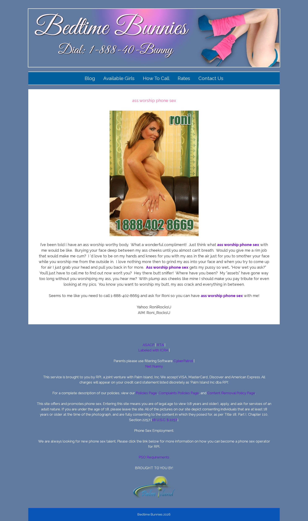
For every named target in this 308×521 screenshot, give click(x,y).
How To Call (156, 78)
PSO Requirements (154, 457)
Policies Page (146, 393)
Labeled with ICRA (153, 350)
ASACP (148, 345)
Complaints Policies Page (179, 393)
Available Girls (119, 78)
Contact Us (210, 78)
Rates (184, 78)
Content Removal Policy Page (231, 393)
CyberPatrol (183, 361)
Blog (90, 78)
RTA (160, 345)
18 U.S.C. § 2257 (164, 420)
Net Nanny (154, 366)
